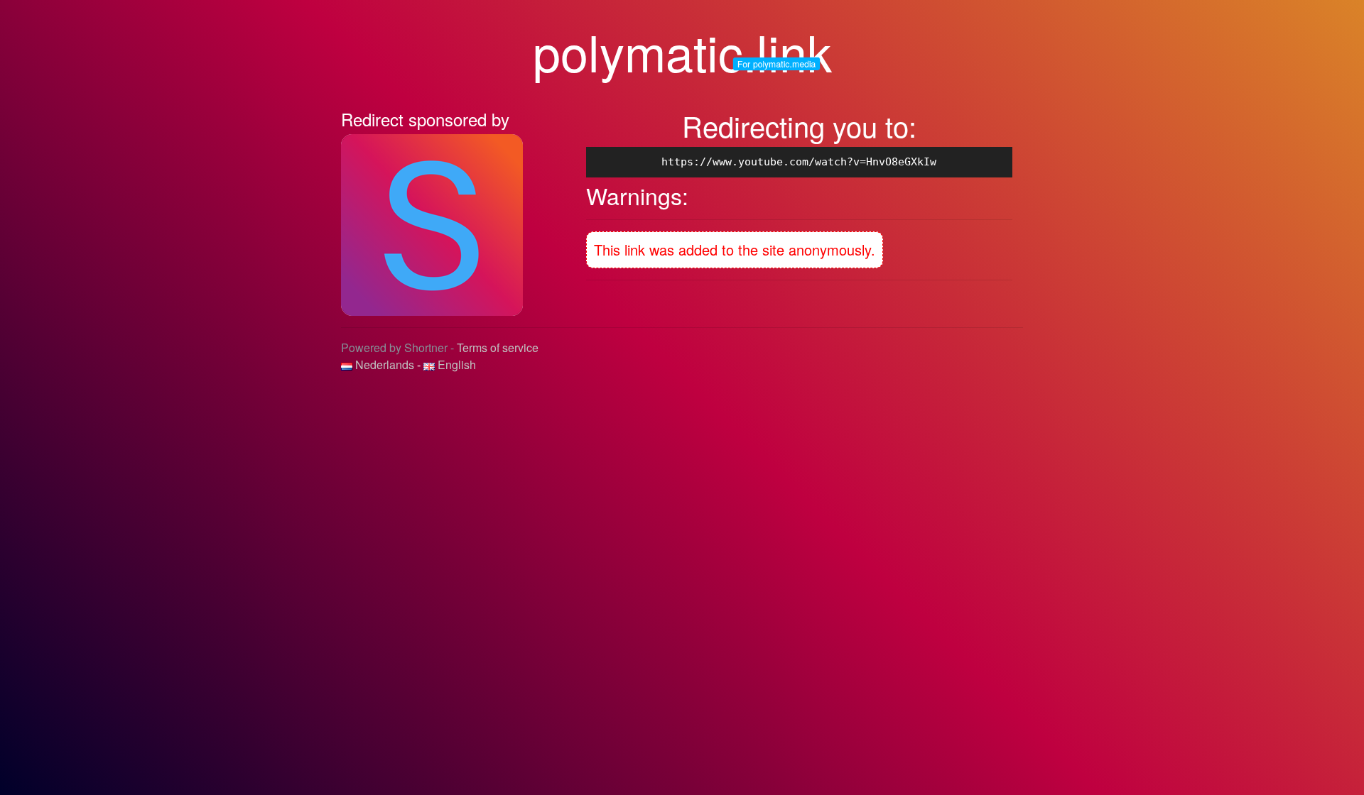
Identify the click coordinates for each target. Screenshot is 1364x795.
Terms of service (497, 347)
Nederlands (384, 364)
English (455, 364)
